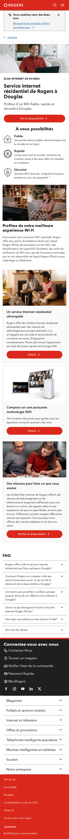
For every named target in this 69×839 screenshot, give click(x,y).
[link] (33, 25)
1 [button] (49, 177)
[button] (55, 5)
